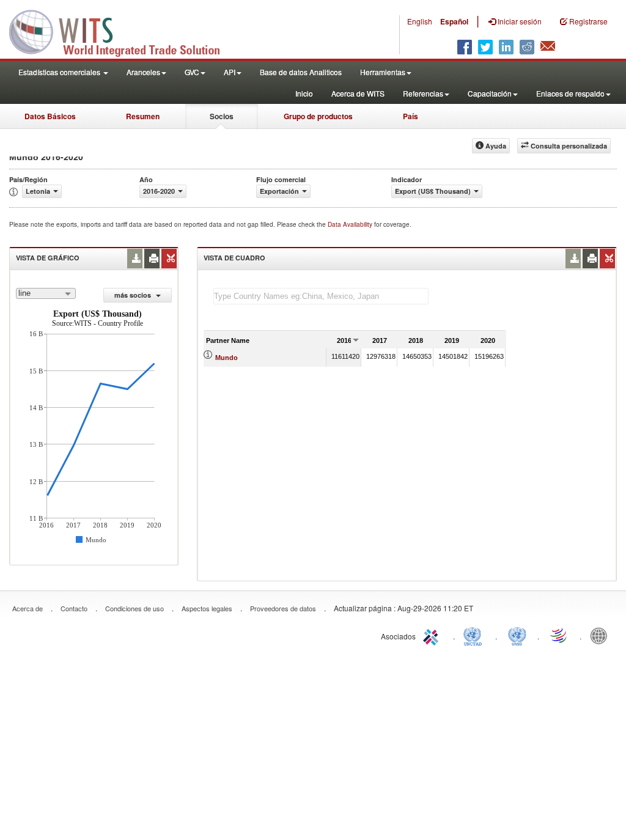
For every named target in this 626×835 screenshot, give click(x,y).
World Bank (601, 635)
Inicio (304, 93)
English (419, 21)
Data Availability (351, 224)
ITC (433, 635)
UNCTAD (475, 635)
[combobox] (46, 293)
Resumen (143, 116)
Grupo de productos (318, 116)
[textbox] (321, 296)
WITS (122, 30)
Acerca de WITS (358, 93)
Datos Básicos (50, 116)
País (410, 116)
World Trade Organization (559, 635)
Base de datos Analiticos (301, 72)
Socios (222, 116)
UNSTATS (517, 635)
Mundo (226, 357)
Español (454, 21)
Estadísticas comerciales (60, 72)
